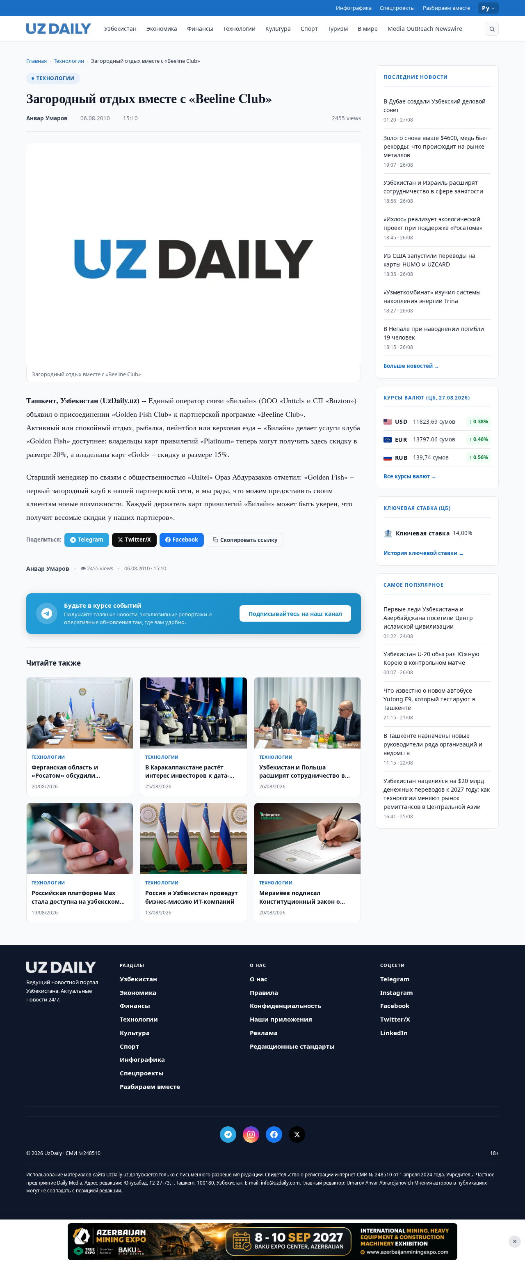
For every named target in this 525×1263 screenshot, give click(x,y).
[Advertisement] (262, 1241)
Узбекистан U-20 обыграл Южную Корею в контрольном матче (431, 658)
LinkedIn (394, 1033)
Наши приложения (281, 1019)
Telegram (90, 539)
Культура (278, 28)
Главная (36, 60)
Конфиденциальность (285, 1005)
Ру (485, 8)
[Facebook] (274, 1134)
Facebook (185, 539)
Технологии (239, 28)
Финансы (200, 28)
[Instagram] (251, 1134)
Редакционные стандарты (292, 1046)
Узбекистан (120, 28)
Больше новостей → (411, 366)
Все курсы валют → (409, 476)
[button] (492, 29)
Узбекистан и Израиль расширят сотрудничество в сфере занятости (433, 187)
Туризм (338, 28)
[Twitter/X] (297, 1134)
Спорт (309, 28)
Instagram (396, 992)
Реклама (264, 1033)
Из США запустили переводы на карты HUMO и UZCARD (429, 260)
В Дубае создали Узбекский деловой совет (434, 105)
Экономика (161, 28)
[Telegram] (228, 1134)
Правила (264, 992)
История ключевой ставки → (423, 553)
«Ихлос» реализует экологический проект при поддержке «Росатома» (432, 224)
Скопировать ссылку (248, 540)
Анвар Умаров (46, 118)
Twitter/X (138, 539)
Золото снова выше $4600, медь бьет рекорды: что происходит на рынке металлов (435, 146)
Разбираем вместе (446, 7)
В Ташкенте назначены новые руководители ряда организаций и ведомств (432, 744)
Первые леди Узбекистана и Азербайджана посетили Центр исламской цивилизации (428, 617)
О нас (258, 979)
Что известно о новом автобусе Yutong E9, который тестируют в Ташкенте (429, 699)
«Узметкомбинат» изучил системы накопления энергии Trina (432, 296)
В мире (368, 28)
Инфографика (354, 7)
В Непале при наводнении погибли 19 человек (433, 333)
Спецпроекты (397, 7)
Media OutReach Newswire (425, 28)
